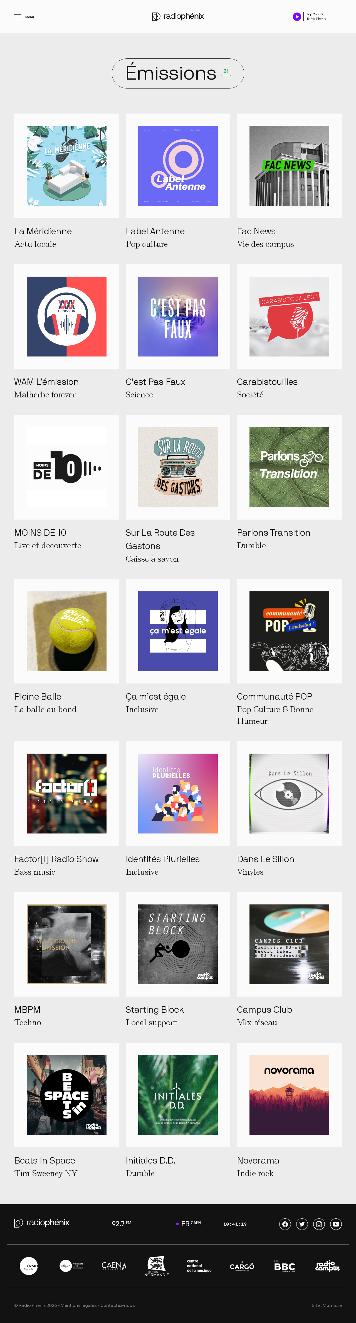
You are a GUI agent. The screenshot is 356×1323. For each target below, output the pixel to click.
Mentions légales (79, 1305)
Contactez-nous (117, 1305)
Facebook (285, 1224)
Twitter (302, 1224)
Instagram (319, 1224)
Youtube (336, 1224)
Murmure (332, 1305)
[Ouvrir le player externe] (340, 14)
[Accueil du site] (178, 17)
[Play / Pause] (297, 16)
